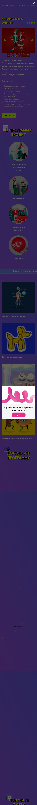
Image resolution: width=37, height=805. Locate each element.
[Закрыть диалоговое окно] (34, 3)
